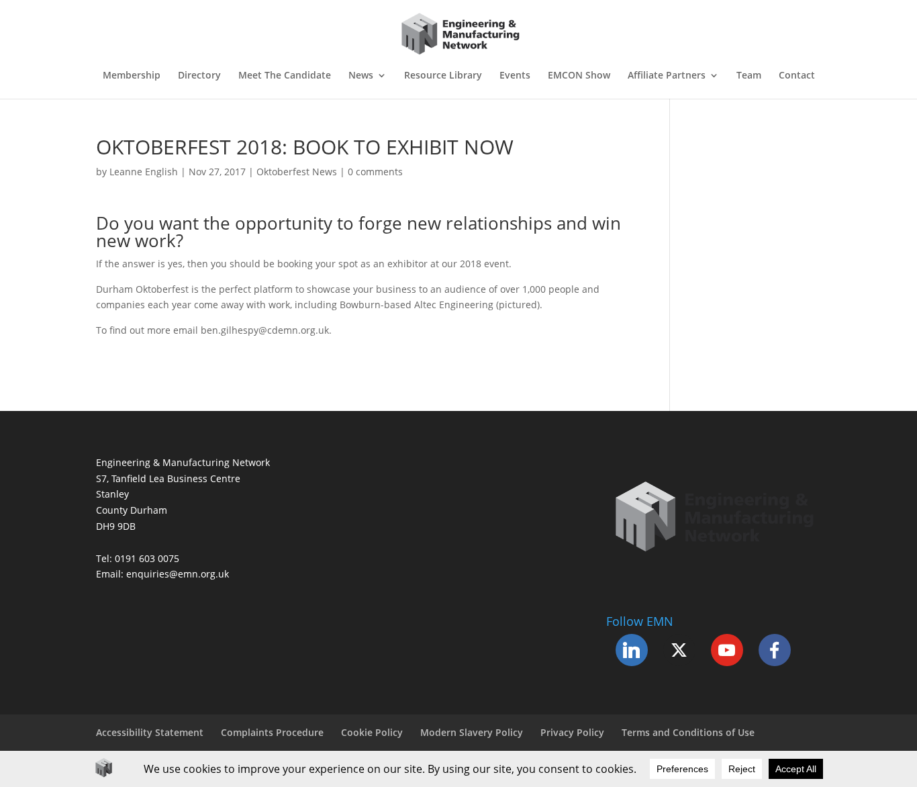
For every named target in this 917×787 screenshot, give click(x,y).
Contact (797, 76)
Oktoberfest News (296, 171)
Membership (131, 76)
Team (748, 76)
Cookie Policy (372, 732)
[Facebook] (775, 650)
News (360, 76)
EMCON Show (579, 76)
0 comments (375, 171)
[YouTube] (727, 650)
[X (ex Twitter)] (679, 650)
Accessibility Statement (149, 732)
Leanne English (143, 171)
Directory (199, 76)
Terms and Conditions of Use (688, 732)
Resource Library (443, 76)
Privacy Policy (572, 732)
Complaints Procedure (272, 732)
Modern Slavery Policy (471, 732)
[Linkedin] (632, 650)
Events (514, 76)
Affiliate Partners (667, 76)
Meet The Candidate (284, 76)
